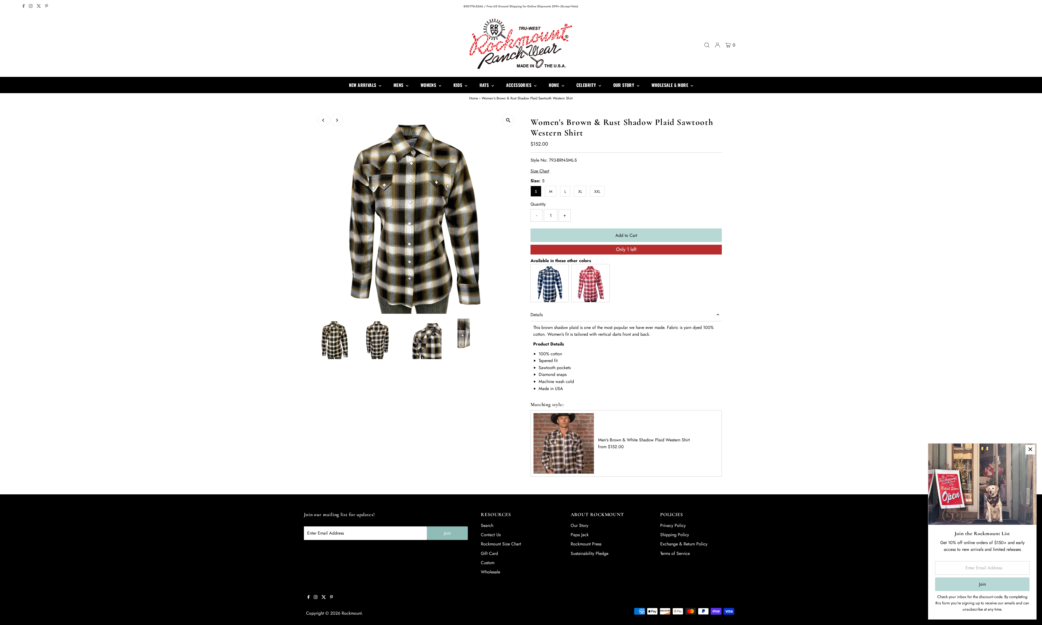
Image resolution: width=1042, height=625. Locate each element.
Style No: (539, 160)
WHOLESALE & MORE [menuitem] (671, 85)
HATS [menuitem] (484, 85)
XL (580, 191)
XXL (597, 191)
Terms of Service (675, 553)
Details (536, 315)
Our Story (579, 525)
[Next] (337, 120)
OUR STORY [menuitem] (624, 85)
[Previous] (323, 120)
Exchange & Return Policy (683, 544)
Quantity (538, 204)
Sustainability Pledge (589, 553)
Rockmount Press (586, 544)
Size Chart (539, 171)
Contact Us (491, 535)
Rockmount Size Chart (501, 544)
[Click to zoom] (508, 120)
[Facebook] (23, 6)
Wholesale (490, 572)
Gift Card (489, 553)
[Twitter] (38, 6)
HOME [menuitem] (554, 85)
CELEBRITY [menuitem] (586, 85)
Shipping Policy (674, 535)
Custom (487, 563)
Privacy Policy (673, 525)
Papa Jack (580, 535)
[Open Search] (707, 45)
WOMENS (429, 85)
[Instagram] (30, 6)
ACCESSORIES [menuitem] (519, 85)
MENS (399, 85)
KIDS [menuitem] (458, 85)
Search (487, 525)
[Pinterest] (46, 6)
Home (473, 98)
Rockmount (352, 613)
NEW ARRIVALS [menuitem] (363, 85)
